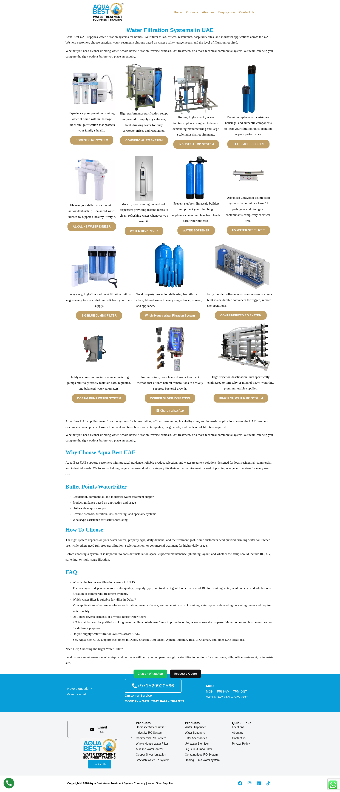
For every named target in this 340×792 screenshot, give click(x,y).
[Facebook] (240, 783)
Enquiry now (226, 12)
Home (178, 12)
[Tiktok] (268, 783)
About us (208, 12)
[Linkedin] (259, 783)
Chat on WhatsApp (150, 674)
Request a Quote (185, 674)
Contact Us (246, 12)
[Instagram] (249, 783)
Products (192, 12)
